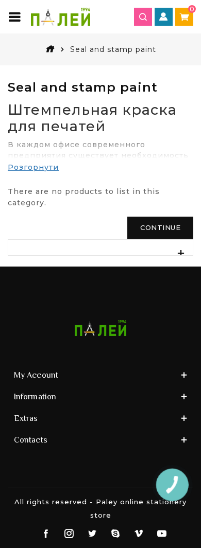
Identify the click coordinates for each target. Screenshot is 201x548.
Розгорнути (33, 167)
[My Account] (164, 17)
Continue (160, 227)
